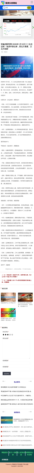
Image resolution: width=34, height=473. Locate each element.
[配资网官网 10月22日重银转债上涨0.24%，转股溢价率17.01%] (7, 420)
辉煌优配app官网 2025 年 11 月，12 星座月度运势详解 (17, 400)
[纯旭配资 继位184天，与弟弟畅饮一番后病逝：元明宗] (8, 312)
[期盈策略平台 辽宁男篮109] (8, 297)
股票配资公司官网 (29, 453)
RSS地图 (19, 464)
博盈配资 (4, 452)
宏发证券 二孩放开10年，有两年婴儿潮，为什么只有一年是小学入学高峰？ (17, 276)
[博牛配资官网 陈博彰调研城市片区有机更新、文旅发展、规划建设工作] (25, 297)
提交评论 (6, 373)
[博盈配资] (9, 3)
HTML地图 (25, 464)
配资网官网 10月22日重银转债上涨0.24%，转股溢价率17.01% (23, 420)
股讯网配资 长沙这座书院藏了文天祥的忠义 (13, 387)
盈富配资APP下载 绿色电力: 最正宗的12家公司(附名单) (17, 404)
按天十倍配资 (13, 453)
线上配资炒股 (21, 453)
